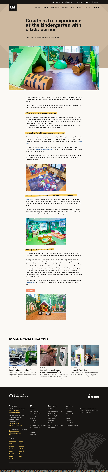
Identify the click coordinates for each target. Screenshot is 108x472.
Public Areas (69, 413)
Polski (10, 451)
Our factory (33, 416)
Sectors (37, 8)
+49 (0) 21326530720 (15, 425)
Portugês (21, 451)
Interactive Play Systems (55, 411)
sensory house (30, 282)
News (72, 8)
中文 (20, 456)
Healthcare (69, 416)
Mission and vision (35, 411)
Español (11, 446)
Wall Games (51, 409)
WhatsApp (57, 2)
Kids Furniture (52, 418)
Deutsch (21, 443)
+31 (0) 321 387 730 (69, 2)
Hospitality (69, 411)
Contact (96, 8)
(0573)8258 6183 (14, 431)
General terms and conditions (38, 425)
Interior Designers (71, 423)
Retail (67, 409)
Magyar (11, 456)
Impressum (33, 434)
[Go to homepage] (13, 7)
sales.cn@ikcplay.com (15, 433)
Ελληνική (11, 448)
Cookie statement (34, 430)
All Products (51, 427)
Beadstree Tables (53, 413)
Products (45, 8)
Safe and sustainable (35, 413)
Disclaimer (32, 432)
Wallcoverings (30, 199)
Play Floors (51, 420)
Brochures (88, 8)
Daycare (68, 420)
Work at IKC (33, 423)
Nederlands (12, 441)
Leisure (68, 418)
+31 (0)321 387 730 (14, 410)
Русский (11, 453)
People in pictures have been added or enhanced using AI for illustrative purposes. (88, 410)
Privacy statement (35, 427)
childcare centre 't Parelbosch (43, 149)
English (11, 443)
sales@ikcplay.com (84, 2)
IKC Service (33, 420)
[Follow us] (89, 397)
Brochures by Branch (72, 425)
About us (32, 409)
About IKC (65, 8)
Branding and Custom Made (56, 425)
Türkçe (21, 453)
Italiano (21, 448)
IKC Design (33, 418)
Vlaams (21, 441)
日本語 (11, 458)
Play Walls (51, 423)
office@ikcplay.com (14, 423)
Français (21, 446)
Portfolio (79, 8)
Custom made (55, 8)
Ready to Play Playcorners (55, 416)
